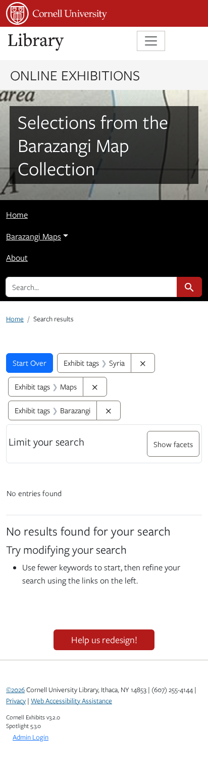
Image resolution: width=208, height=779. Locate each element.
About (17, 257)
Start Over (29, 363)
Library (36, 42)
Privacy (16, 700)
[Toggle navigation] (151, 41)
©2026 (15, 689)
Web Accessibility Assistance (71, 700)
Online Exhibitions (75, 75)
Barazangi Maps (33, 236)
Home (17, 214)
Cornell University (56, 13)
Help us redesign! (104, 640)
